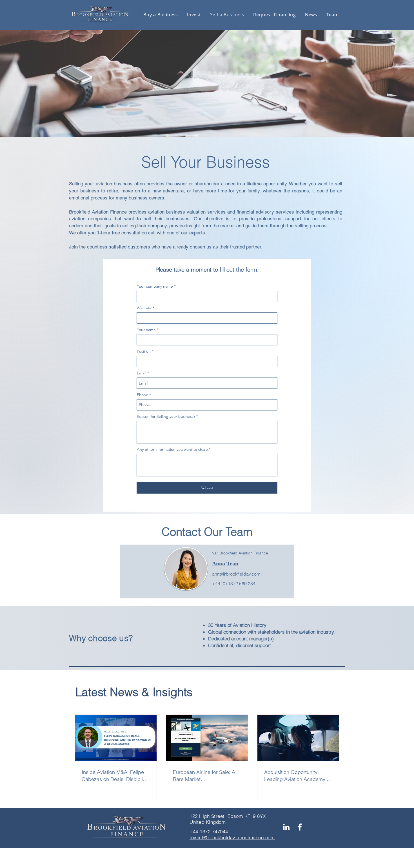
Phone (142, 395)
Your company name (155, 286)
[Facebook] (299, 827)
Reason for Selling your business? (166, 416)
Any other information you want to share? (173, 449)
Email (141, 373)
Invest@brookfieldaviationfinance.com (232, 837)
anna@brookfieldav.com (236, 574)
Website (144, 308)
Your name (146, 330)
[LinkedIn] (286, 827)
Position (144, 351)
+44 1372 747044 (209, 831)
